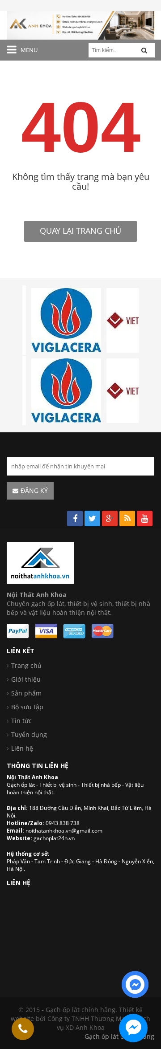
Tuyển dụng (29, 734)
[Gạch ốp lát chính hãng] (40, 562)
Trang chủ (26, 665)
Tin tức (21, 720)
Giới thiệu (26, 679)
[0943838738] (23, 1029)
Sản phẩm (26, 693)
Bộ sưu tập (27, 707)
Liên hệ (22, 748)
